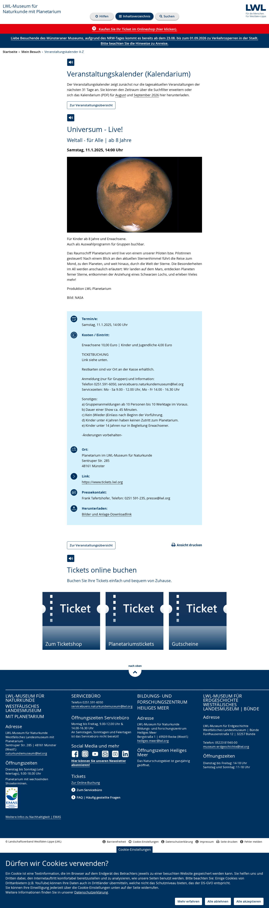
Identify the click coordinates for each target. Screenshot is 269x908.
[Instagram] (85, 754)
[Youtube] (95, 754)
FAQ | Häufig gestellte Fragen (98, 797)
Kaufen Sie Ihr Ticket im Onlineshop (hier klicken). (137, 29)
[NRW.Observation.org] (115, 754)
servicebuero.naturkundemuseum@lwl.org (101, 706)
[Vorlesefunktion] (70, 118)
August (120, 95)
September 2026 (146, 95)
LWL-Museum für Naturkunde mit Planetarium (32, 8)
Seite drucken (229, 841)
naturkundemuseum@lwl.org (26, 753)
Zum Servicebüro (89, 790)
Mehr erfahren (188, 901)
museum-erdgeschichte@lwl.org (226, 747)
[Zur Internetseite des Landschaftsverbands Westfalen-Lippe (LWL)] (254, 10)
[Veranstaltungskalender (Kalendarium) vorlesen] (70, 62)
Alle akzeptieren (248, 901)
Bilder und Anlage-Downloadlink (107, 514)
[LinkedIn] (125, 754)
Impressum (207, 841)
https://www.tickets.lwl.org (102, 482)
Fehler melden (253, 841)
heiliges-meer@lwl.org (153, 741)
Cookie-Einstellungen (134, 849)
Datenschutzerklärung (91, 892)
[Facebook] (75, 754)
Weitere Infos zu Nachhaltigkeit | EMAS (33, 817)
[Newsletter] (105, 754)
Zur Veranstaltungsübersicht (91, 105)
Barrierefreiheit (116, 841)
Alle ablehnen (218, 901)
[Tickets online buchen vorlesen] (70, 558)
